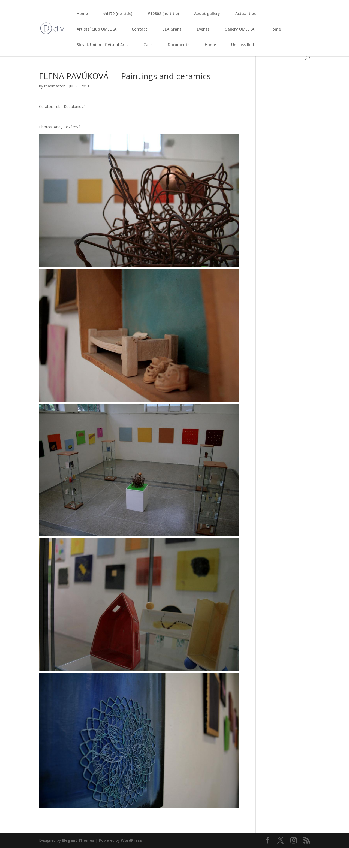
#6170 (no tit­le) (117, 13)
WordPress (131, 840)
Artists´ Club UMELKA (96, 29)
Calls (147, 44)
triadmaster (54, 86)
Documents (178, 44)
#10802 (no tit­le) (163, 13)
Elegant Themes (78, 840)
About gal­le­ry (207, 13)
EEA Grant (172, 29)
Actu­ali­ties (245, 13)
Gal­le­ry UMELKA (239, 29)
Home (82, 13)
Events (203, 29)
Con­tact (139, 29)
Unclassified (242, 44)
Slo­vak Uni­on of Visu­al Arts (102, 44)
